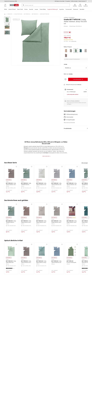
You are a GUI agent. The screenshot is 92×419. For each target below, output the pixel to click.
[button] (7, 19)
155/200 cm (68, 68)
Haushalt (31, 9)
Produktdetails (68, 128)
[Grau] (71, 50)
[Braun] (66, 50)
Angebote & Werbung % (52, 9)
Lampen (36, 9)
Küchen (26, 9)
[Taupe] (66, 55)
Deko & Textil (20, 9)
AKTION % (66, 32)
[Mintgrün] (76, 50)
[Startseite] (4, 14)
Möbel (5, 9)
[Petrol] (81, 50)
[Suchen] (23, 5)
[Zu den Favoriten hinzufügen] (65, 79)
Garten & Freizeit (12, 9)
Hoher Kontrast (82, 1)
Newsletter (82, 9)
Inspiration (61, 9)
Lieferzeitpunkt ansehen (72, 94)
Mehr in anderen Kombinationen (73, 59)
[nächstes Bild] (87, 178)
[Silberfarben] (85, 50)
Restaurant (75, 9)
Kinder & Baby (43, 9)
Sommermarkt (69, 9)
